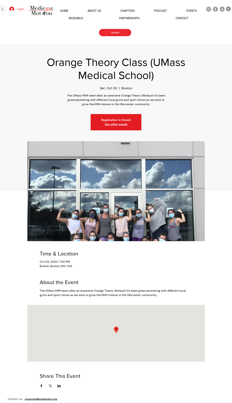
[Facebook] (215, 9)
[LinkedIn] (222, 9)
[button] (64, 10)
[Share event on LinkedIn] (59, 385)
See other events (116, 124)
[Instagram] (208, 9)
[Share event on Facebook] (41, 385)
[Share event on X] (50, 385)
